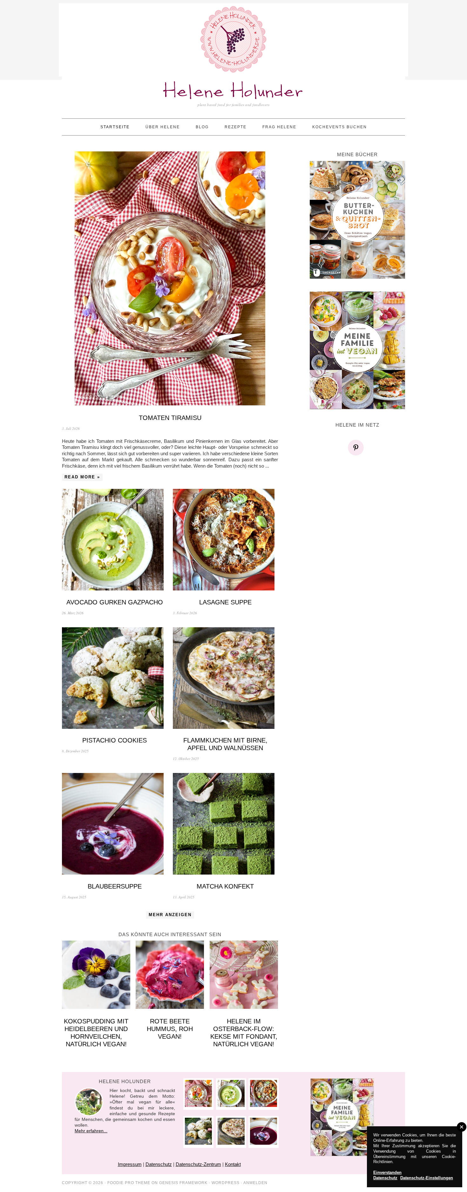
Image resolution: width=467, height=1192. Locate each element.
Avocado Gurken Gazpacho (114, 602)
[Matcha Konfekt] (225, 824)
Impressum (130, 1164)
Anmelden (255, 1183)
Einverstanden (387, 1172)
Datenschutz (159, 1164)
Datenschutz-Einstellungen (426, 1177)
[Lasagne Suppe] (225, 540)
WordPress (226, 1183)
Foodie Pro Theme (128, 1183)
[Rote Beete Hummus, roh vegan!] (170, 975)
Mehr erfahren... (91, 1130)
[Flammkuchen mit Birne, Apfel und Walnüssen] (225, 678)
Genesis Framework (183, 1183)
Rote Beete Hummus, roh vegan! (170, 1029)
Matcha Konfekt (225, 886)
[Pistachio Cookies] (114, 678)
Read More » (82, 477)
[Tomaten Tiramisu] (170, 279)
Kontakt (233, 1164)
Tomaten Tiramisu (170, 417)
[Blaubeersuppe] (114, 824)
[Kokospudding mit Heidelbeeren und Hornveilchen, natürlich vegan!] (96, 975)
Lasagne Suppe (225, 602)
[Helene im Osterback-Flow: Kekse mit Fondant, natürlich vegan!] (244, 975)
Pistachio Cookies (114, 740)
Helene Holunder (233, 92)
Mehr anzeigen (170, 914)
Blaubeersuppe (115, 886)
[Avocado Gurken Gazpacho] (114, 540)
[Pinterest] (357, 448)
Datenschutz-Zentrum (198, 1164)
